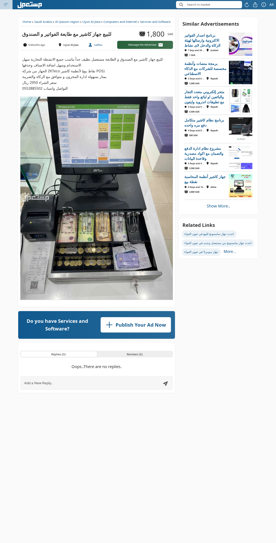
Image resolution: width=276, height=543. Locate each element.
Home (27, 22)
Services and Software (155, 22)
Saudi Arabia (43, 22)
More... (230, 251)
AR (271, 4)
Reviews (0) (135, 354)
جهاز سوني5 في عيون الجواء (201, 252)
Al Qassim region (67, 22)
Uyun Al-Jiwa (91, 22)
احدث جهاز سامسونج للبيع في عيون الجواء (209, 234)
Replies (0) (58, 354)
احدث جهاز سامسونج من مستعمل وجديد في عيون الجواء (218, 243)
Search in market (198, 4)
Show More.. (218, 206)
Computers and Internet (120, 22)
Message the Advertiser (142, 44)
